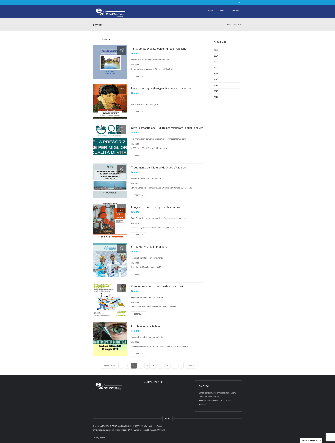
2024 (216, 56)
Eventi (222, 10)
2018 (216, 91)
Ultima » (190, 366)
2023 (216, 62)
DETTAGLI (138, 76)
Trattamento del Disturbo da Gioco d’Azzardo (158, 167)
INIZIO (167, 418)
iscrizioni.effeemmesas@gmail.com (220, 393)
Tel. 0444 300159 (138, 426)
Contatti (235, 10)
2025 (216, 50)
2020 (216, 79)
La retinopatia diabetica (145, 326)
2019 (216, 85)
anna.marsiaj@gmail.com (104, 430)
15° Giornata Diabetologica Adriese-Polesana (158, 48)
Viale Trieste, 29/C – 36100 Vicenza (131, 430)
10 (167, 366)
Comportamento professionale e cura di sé (157, 286)
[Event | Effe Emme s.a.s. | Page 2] (109, 12)
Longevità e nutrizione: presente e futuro (155, 207)
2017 (216, 97)
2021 (216, 73)
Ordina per (104, 39)
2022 (216, 68)
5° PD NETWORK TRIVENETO (149, 246)
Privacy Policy (99, 438)
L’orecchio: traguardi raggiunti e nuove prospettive (161, 88)
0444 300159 (213, 397)
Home (210, 10)
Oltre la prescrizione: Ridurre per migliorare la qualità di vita (167, 127)
